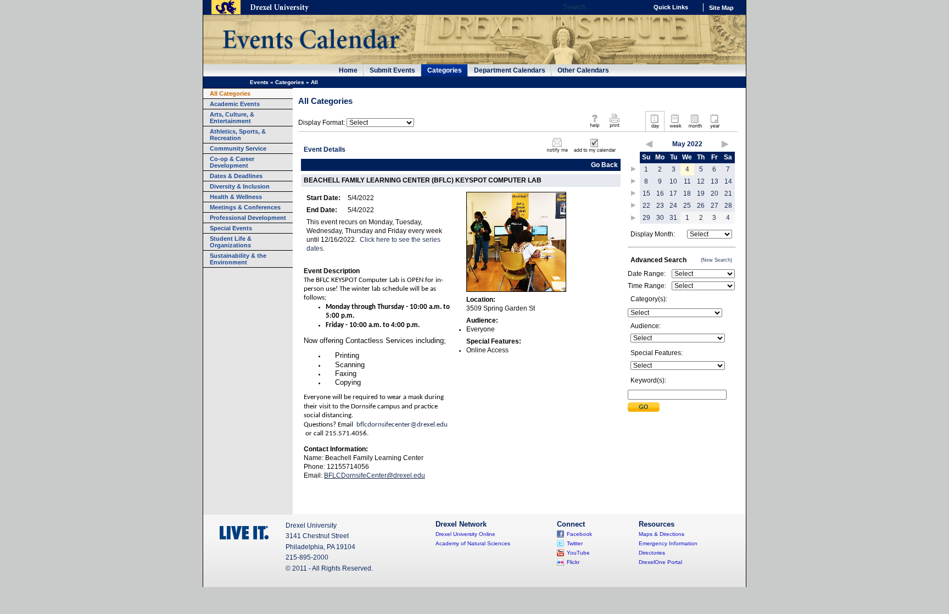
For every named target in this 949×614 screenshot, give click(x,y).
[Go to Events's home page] (310, 54)
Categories (444, 70)
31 (673, 217)
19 (701, 193)
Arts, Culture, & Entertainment (232, 117)
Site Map (721, 7)
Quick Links (671, 7)
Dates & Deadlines (236, 176)
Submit (644, 407)
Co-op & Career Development (232, 162)
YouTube (578, 553)
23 (660, 205)
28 (728, 205)
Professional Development (248, 217)
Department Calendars (509, 70)
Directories (652, 553)
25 (687, 205)
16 (660, 193)
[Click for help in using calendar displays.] (594, 128)
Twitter (575, 543)
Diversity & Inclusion (240, 186)
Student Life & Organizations (231, 241)
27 (714, 205)
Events (259, 82)
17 (673, 193)
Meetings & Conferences (245, 207)
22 (646, 205)
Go (636, 7)
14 (728, 181)
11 (687, 181)
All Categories (230, 93)
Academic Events (235, 104)
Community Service (238, 148)
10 (673, 181)
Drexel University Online (465, 534)
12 (701, 181)
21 (728, 193)
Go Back (604, 165)
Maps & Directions (661, 534)
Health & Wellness (236, 196)
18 (687, 193)
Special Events (231, 228)
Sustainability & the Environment (238, 258)
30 (660, 217)
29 (646, 217)
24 (673, 205)
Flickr (573, 562)
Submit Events (392, 70)
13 (714, 181)
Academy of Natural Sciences (473, 543)
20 (714, 193)
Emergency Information (668, 543)
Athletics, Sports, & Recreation (238, 134)
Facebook (579, 534)
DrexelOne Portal (660, 562)
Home (348, 70)
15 (646, 193)
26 (701, 205)
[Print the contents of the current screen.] (614, 128)
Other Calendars (583, 70)
